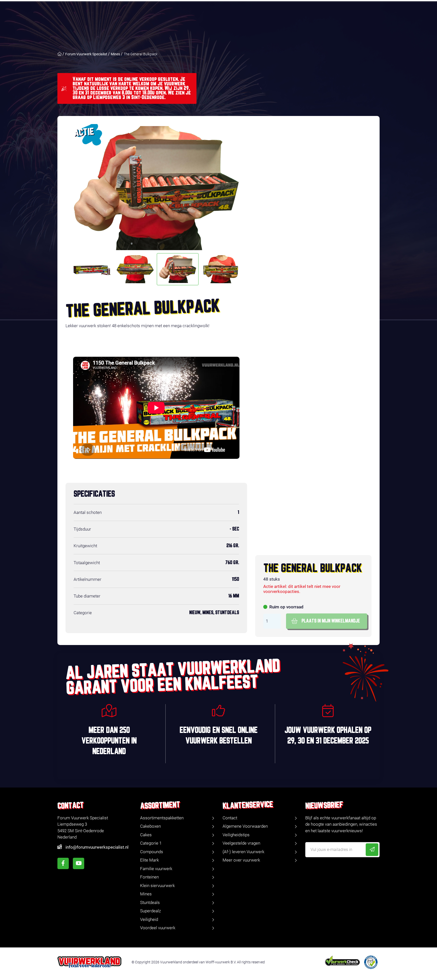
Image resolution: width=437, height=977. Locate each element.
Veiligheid (149, 919)
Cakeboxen (150, 826)
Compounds (151, 851)
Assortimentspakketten (162, 817)
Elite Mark (149, 860)
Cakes (146, 834)
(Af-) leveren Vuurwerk (243, 851)
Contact (230, 817)
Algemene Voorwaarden (245, 826)
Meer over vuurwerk (241, 860)
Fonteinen (149, 876)
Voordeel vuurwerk (157, 927)
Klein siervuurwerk (157, 885)
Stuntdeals (150, 902)
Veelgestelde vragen (241, 843)
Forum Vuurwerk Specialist (86, 54)
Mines (115, 54)
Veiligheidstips (236, 834)
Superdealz (150, 910)
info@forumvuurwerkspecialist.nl (96, 847)
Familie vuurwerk (156, 868)
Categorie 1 (151, 843)
